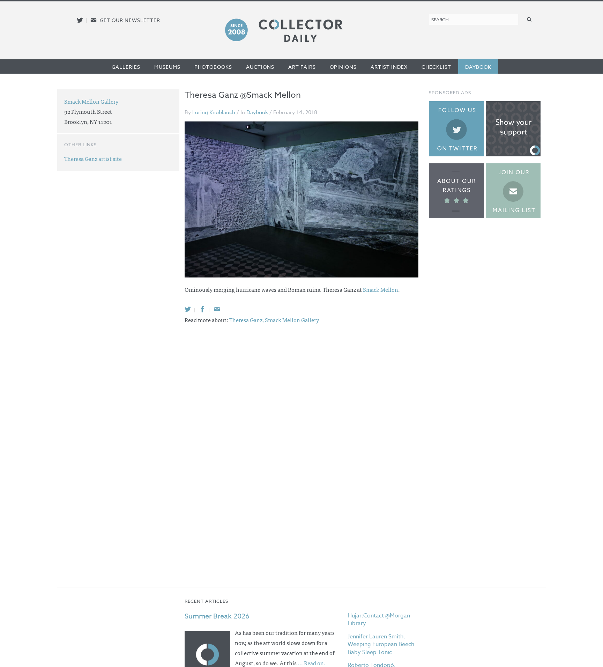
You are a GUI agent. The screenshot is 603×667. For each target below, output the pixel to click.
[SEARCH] (529, 19)
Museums (167, 67)
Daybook (478, 67)
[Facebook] (202, 309)
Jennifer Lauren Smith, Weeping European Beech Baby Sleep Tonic (381, 644)
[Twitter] (188, 309)
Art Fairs (302, 67)
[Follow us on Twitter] (80, 20)
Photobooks (213, 67)
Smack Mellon (380, 289)
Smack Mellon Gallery (292, 319)
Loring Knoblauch (213, 112)
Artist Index (389, 67)
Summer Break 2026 (217, 616)
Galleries (126, 67)
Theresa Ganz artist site (93, 158)
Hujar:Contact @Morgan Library (379, 620)
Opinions (343, 67)
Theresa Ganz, (247, 319)
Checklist (436, 67)
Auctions (260, 67)
